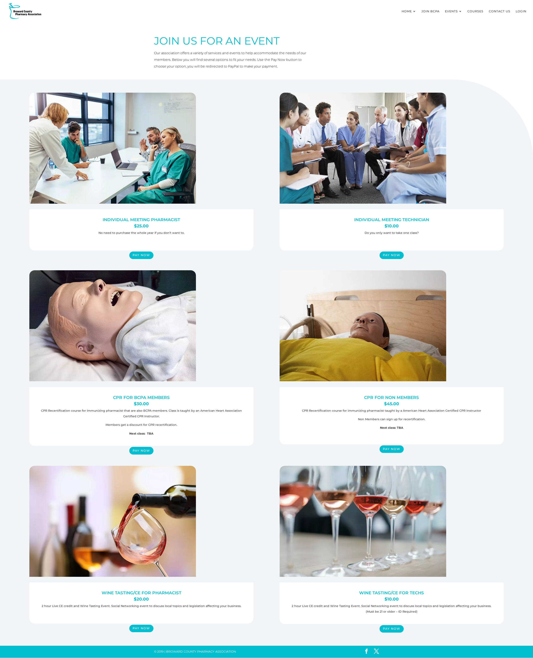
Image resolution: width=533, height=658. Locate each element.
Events (451, 11)
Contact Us (499, 11)
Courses (475, 11)
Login (521, 11)
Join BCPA (430, 11)
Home (407, 11)
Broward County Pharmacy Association (201, 651)
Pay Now (141, 255)
